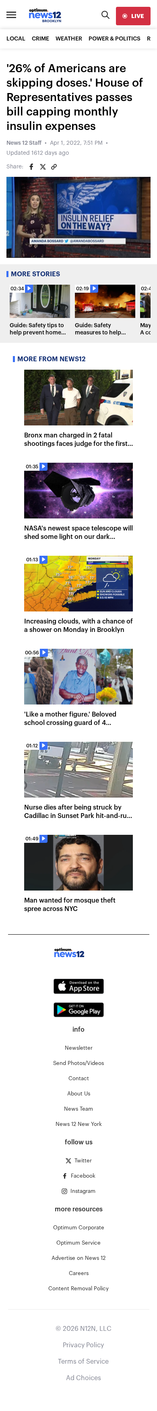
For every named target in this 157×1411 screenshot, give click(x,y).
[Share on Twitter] (42, 167)
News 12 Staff (23, 143)
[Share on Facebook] (31, 167)
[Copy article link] (54, 167)
